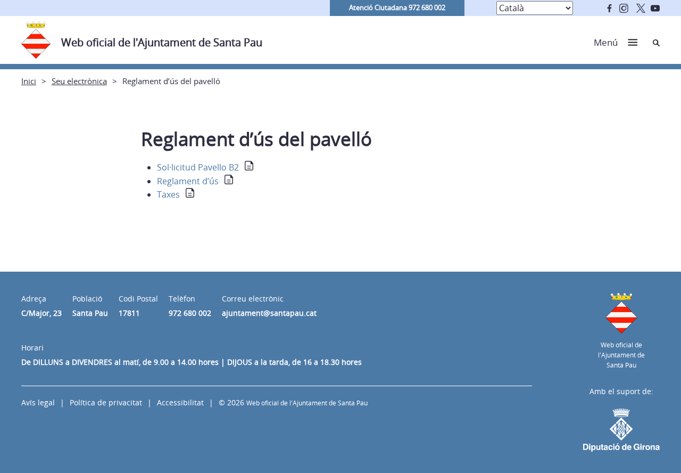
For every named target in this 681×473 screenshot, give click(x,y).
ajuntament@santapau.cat (269, 313)
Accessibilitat (180, 402)
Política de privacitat (106, 402)
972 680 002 (190, 313)
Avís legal (38, 402)
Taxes (168, 194)
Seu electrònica (79, 81)
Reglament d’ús (188, 181)
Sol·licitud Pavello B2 (198, 167)
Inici (28, 81)
